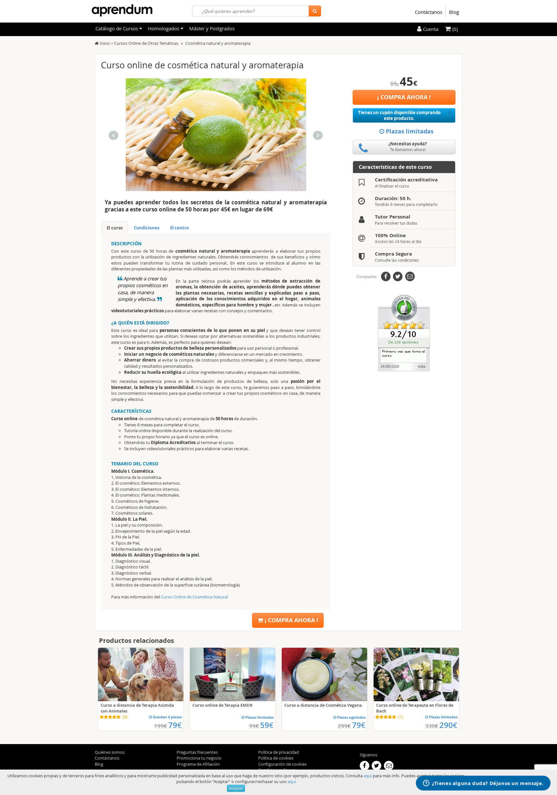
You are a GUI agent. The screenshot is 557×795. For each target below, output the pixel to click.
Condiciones (146, 228)
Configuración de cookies (282, 764)
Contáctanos (428, 12)
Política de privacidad (278, 752)
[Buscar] (314, 10)
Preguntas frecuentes (197, 752)
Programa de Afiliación (198, 764)
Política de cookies (275, 758)
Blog (454, 12)
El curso (115, 228)
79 (175, 725)
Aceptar (236, 788)
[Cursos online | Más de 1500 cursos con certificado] (122, 10)
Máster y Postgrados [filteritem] (212, 28)
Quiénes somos (109, 752)
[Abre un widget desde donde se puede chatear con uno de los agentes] (483, 784)
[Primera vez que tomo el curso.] (404, 332)
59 (267, 725)
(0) (454, 29)
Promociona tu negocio (199, 758)
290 (448, 725)
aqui (368, 776)
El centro (179, 228)
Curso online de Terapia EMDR (222, 705)
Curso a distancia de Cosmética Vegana (323, 705)
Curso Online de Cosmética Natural (194, 597)
